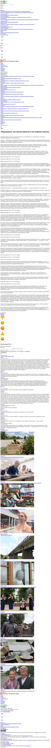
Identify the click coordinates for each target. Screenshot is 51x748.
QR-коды (2, 315)
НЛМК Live (3, 65)
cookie (29, 745)
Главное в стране (4, 66)
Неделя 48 (2, 81)
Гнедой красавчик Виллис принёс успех (9, 113)
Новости (2, 10)
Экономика (2, 68)
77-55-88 (11, 743)
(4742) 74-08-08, (6, 743)
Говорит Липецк (15, 32)
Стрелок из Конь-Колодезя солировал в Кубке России (11, 94)
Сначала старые (10, 356)
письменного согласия (31, 740)
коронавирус (3, 312)
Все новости (3, 59)
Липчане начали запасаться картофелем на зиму (10, 78)
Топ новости (3, 33)
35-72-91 (11, 710)
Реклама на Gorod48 (4, 742)
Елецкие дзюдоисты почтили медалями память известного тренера (14, 110)
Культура (19, 11)
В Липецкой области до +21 (6, 26)
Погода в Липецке (4, 16)
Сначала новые (3, 356)
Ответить (2, 370)
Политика (28, 11)
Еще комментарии (4, 429)
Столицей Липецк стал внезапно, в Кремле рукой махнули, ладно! (14, 80)
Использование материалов (6, 739)
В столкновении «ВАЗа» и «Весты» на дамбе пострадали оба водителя (15, 17)
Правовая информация (5, 734)
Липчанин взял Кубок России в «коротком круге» (11, 119)
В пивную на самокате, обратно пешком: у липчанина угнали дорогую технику (17, 24)
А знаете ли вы (3, 71)
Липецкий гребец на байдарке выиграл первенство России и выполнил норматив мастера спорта (21, 117)
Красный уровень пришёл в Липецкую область (10, 87)
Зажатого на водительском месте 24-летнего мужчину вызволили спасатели (16, 29)
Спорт (13, 11)
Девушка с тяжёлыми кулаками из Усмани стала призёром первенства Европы (17, 96)
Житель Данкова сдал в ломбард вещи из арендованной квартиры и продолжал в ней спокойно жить (21, 85)
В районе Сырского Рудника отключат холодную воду (12, 91)
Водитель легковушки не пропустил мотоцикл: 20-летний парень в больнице (16, 12)
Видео (1, 31)
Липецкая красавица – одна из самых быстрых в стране (12, 82)
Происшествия (8, 11)
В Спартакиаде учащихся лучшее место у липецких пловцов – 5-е (14, 108)
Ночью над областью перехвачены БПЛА (9, 22)
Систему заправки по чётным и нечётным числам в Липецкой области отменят (17, 76)
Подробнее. (2, 733)
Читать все (2, 98)
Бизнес (15, 11)
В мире (6, 34)
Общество (2, 11)
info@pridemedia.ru (7, 744)
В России (2, 34)
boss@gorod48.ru (6, 711)
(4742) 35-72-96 (6, 710)
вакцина (2, 313)
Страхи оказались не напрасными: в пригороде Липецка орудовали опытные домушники (19, 19)
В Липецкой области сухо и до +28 (7, 89)
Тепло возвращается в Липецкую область (9, 15)
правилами (27, 351)
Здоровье (24, 11)
